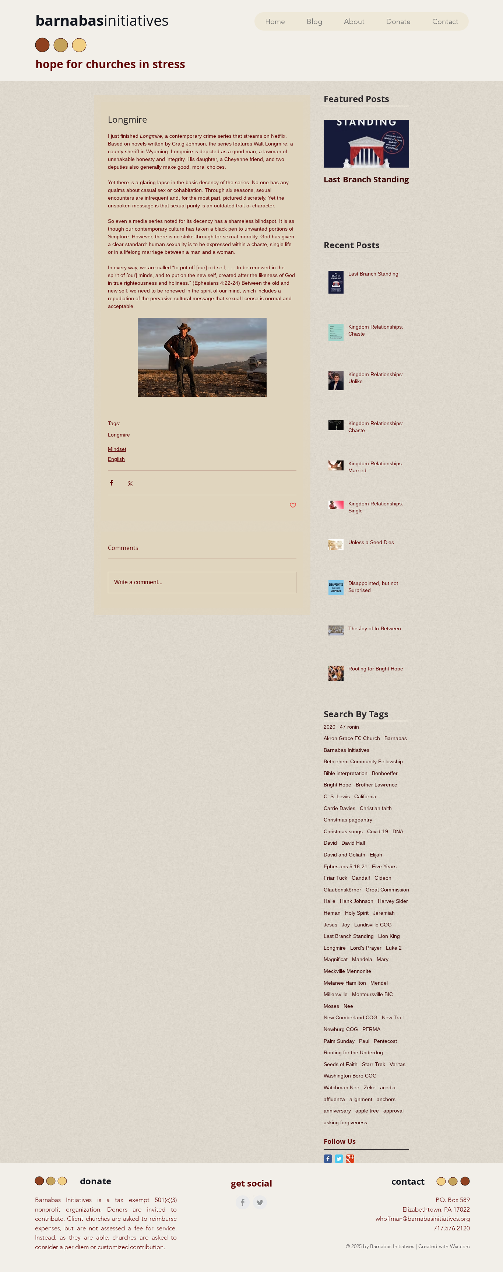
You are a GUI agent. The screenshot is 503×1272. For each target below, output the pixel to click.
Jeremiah (384, 913)
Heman (332, 913)
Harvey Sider (393, 901)
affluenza (334, 1099)
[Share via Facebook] (111, 482)
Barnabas (395, 738)
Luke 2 (394, 948)
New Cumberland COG (350, 1017)
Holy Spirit (357, 913)
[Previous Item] (335, 144)
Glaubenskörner (342, 890)
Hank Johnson (356, 901)
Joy (346, 925)
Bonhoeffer (385, 773)
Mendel (379, 983)
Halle (329, 901)
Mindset (117, 449)
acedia (387, 1087)
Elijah (376, 855)
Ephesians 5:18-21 (345, 866)
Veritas (397, 1064)
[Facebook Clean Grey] (243, 1202)
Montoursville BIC (372, 994)
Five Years (384, 866)
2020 (329, 727)
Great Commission (387, 890)
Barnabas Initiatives (346, 750)
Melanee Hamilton (345, 983)
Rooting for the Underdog (353, 1052)
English (116, 459)
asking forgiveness (345, 1122)
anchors (386, 1099)
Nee (348, 1006)
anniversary (337, 1111)
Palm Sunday (339, 1041)
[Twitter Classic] (339, 1158)
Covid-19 (377, 831)
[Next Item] (397, 144)
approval (393, 1111)
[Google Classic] (350, 1158)
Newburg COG (341, 1029)
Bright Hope (337, 785)
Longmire (119, 435)
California (365, 796)
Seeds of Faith (341, 1064)
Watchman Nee (341, 1087)
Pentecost (385, 1041)
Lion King (389, 936)
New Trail (393, 1017)
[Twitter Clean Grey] (260, 1202)
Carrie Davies (339, 808)
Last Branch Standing (349, 936)
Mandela (362, 959)
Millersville (336, 994)
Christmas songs (343, 831)
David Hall (353, 843)
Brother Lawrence (376, 785)
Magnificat (336, 959)
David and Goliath (344, 855)
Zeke (370, 1087)
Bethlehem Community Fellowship (363, 761)
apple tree (367, 1111)
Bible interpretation (345, 773)
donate (95, 1181)
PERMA (371, 1029)
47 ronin (349, 727)
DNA (398, 831)
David (330, 843)
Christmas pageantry (348, 820)
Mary (382, 959)
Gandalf (361, 878)
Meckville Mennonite (347, 971)
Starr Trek (373, 1064)
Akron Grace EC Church (352, 738)
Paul (364, 1041)
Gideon (382, 878)
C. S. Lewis (337, 796)
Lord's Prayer (365, 948)
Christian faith (376, 808)
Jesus (330, 925)
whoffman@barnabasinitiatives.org (423, 1218)
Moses (331, 1006)
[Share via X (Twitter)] (129, 482)
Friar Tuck (335, 878)
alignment (360, 1099)
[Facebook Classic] (328, 1158)
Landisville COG (373, 925)
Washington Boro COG (350, 1076)
